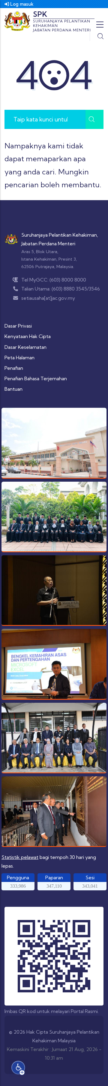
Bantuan (13, 389)
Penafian (13, 368)
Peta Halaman (19, 358)
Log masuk (21, 4)
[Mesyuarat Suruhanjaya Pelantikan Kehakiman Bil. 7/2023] (54, 738)
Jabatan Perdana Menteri (48, 244)
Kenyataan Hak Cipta (27, 336)
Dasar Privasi (18, 326)
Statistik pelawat (20, 857)
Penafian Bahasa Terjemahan (35, 378)
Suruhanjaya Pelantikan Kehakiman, (59, 235)
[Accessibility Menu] (18, 1068)
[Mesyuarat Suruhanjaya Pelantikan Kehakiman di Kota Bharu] (54, 812)
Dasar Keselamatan (25, 347)
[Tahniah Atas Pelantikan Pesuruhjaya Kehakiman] (54, 517)
